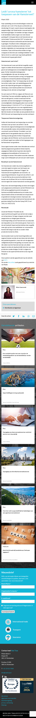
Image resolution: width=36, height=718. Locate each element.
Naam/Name (6, 584)
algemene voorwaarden (8, 698)
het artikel (11, 262)
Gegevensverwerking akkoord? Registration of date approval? (18, 607)
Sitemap (4, 705)
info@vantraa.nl (6, 672)
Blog (4, 350)
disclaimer (4, 696)
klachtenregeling (6, 700)
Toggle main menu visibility (32, 3)
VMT (5, 260)
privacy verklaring (7, 703)
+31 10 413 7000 (8, 668)
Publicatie (5, 546)
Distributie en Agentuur (13, 308)
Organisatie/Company (9, 591)
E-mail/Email (6, 598)
